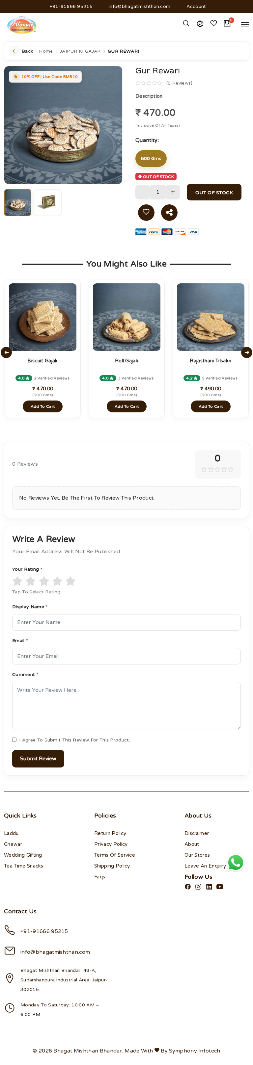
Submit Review (38, 758)
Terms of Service (114, 855)
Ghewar (13, 844)
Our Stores (197, 855)
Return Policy (110, 833)
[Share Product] (169, 212)
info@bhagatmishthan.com (139, 6)
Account (196, 6)
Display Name (30, 607)
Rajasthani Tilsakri (210, 361)
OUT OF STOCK (214, 192)
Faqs (99, 877)
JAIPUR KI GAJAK (80, 51)
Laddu (11, 833)
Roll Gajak (126, 361)
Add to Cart (43, 406)
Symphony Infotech (194, 1051)
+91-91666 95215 (71, 6)
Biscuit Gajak (42, 361)
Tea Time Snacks (23, 866)
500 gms (151, 158)
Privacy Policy (110, 844)
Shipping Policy (112, 866)
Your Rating (27, 569)
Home (46, 51)
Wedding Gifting (23, 855)
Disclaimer (196, 833)
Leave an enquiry (205, 866)
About (191, 844)
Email (20, 640)
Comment (25, 674)
